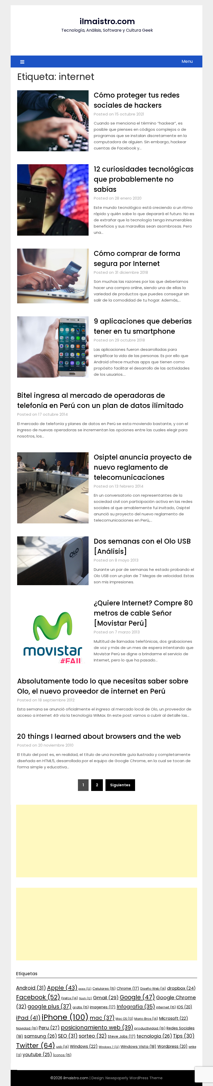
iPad (28, 1018)
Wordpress (172, 1046)
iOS (184, 1007)
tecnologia (154, 1036)
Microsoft (173, 1018)
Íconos (62, 1055)
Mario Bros (146, 1018)
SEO (68, 1036)
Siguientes (120, 785)
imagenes (103, 1007)
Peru (49, 1027)
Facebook (38, 997)
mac (102, 1018)
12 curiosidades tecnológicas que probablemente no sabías (144, 179)
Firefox (69, 998)
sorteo (93, 1036)
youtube (37, 1054)
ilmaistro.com (107, 21)
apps (84, 989)
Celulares (104, 988)
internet (166, 1007)
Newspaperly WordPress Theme (134, 1078)
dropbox (181, 988)
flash (85, 998)
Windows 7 (109, 1047)
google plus (49, 1006)
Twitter (35, 1045)
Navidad (27, 1028)
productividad (149, 1028)
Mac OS (124, 1019)
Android (31, 988)
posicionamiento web (97, 1027)
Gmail (106, 997)
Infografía (136, 1006)
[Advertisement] (106, 841)
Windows (84, 1046)
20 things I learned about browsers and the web (99, 736)
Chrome (128, 988)
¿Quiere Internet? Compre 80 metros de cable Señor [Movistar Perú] (143, 613)
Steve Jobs (122, 1036)
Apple (62, 988)
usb (62, 1046)
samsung (40, 1036)
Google (137, 997)
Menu (187, 61)
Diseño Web (153, 988)
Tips (184, 1036)
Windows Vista (138, 1046)
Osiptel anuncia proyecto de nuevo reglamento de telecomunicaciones (143, 467)
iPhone (65, 1017)
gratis (80, 1007)
